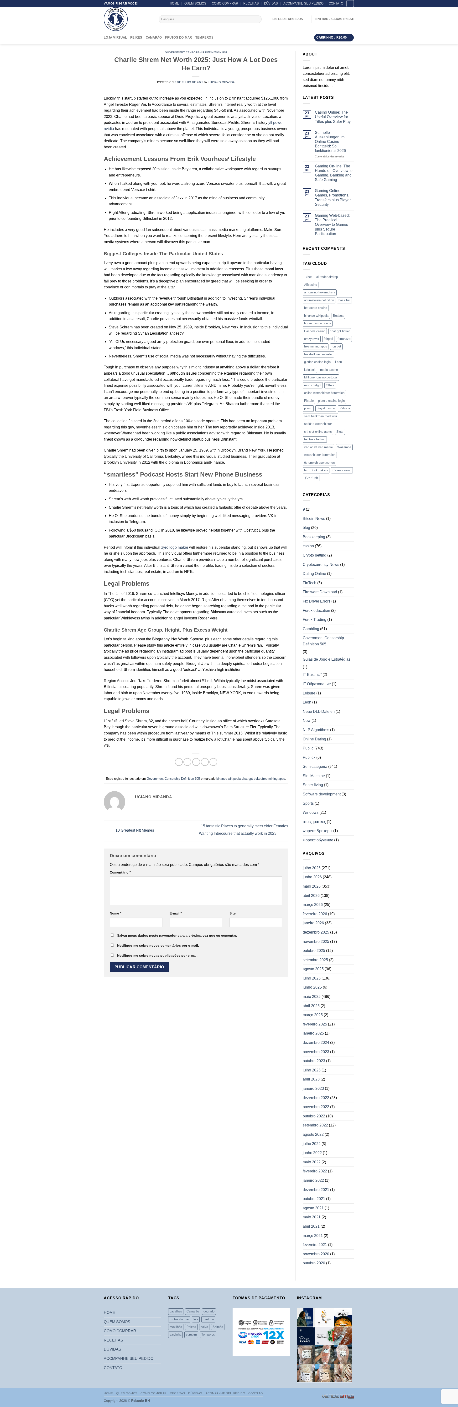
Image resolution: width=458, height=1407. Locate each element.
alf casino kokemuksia (319, 292)
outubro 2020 (314, 1263)
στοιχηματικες (314, 822)
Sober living (313, 785)
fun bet (336, 346)
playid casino (326, 408)
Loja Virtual (115, 37)
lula (195, 1319)
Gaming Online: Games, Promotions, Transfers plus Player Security (333, 197)
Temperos (204, 37)
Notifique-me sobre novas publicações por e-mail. (157, 955)
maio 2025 (312, 997)
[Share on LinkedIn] (213, 762)
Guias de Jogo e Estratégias (326, 659)
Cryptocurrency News (321, 565)
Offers (330, 385)
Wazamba (344, 447)
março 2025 (313, 1015)
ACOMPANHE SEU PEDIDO (303, 3)
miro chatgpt (312, 385)
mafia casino (329, 370)
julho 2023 (312, 1070)
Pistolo (309, 400)
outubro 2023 (314, 1061)
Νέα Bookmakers (316, 470)
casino (308, 546)
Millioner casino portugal (321, 377)
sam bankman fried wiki (320, 416)
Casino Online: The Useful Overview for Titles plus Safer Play (333, 116)
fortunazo (344, 339)
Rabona (344, 408)
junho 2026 (312, 877)
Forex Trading (314, 620)
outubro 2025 (314, 951)
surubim (191, 1334)
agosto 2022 (313, 1134)
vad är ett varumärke (318, 447)
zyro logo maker (174, 547)
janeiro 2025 (313, 1033)
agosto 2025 (313, 969)
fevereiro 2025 (315, 1024)
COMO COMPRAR (225, 3)
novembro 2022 (316, 1107)
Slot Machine (314, 776)
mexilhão (176, 1327)
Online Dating (314, 739)
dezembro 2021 (316, 1190)
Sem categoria (315, 766)
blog (306, 528)
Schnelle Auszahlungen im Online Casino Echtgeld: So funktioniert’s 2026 (330, 142)
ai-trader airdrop (327, 277)
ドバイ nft (311, 478)
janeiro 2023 (313, 1088)
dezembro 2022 (316, 1098)
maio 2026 (312, 886)
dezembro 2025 (316, 932)
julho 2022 (312, 1144)
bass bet (344, 300)
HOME (174, 3)
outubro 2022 (314, 1116)
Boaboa (338, 315)
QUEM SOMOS (195, 3)
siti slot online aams (318, 431)
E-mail (176, 913)
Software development (322, 794)
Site (232, 913)
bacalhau (176, 1311)
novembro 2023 (316, 1052)
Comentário (120, 872)
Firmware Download (320, 592)
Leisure (309, 693)
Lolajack (310, 370)
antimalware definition (319, 300)
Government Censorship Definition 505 (196, 52)
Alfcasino (310, 284)
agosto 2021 (313, 1208)
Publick (309, 757)
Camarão (154, 37)
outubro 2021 (314, 1199)
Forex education (316, 610)
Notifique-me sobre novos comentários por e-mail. (158, 945)
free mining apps (273, 778)
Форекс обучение (318, 840)
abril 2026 (311, 896)
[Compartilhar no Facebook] (179, 762)
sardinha (175, 1334)
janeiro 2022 (313, 1180)
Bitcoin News (314, 519)
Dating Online (314, 574)
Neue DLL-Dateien (319, 711)
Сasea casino (342, 470)
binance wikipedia (228, 778)
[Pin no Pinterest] (205, 762)
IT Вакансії (312, 675)
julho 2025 (312, 978)
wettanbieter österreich (319, 455)
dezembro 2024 (316, 1042)
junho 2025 (312, 987)
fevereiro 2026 (315, 914)
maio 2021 (312, 1217)
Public (308, 748)
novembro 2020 (316, 1254)
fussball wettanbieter (318, 354)
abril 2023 (311, 1079)
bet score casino (315, 308)
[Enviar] (257, 19)
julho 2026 (312, 868)
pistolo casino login (331, 400)
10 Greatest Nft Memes (134, 831)
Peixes (136, 37)
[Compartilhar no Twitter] (187, 762)
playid (308, 408)
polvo (204, 1327)
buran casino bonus (317, 323)
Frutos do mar (179, 1319)
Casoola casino (314, 331)
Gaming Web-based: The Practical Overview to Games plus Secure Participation (332, 224)
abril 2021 (311, 1226)
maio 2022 (312, 1162)
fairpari (328, 339)
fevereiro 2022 (315, 1171)
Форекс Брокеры (317, 831)
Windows (310, 812)
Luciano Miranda (221, 82)
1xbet (308, 277)
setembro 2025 (315, 960)
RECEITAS (251, 3)
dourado (208, 1311)
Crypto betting (314, 555)
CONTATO (336, 3)
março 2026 (313, 905)
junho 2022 (312, 1153)
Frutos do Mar (178, 37)
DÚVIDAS (271, 3)
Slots (340, 431)
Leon (338, 362)
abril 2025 (311, 1006)
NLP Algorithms (316, 730)
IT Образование (317, 684)
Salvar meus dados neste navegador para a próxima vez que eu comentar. (177, 935)
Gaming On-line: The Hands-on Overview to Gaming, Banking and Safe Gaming (334, 173)
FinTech (309, 583)
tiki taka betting (314, 439)
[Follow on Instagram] (350, 3)
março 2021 (313, 1236)
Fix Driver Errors (316, 601)
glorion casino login (317, 362)
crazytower (311, 339)
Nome (115, 913)
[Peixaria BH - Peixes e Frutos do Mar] (127, 19)
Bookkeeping (314, 537)
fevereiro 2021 (315, 1245)
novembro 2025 (316, 942)
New (307, 721)
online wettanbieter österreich (324, 393)
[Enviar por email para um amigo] (196, 762)
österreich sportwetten (319, 462)
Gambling (311, 629)
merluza (208, 1319)
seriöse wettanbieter (318, 424)
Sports (308, 803)
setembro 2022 (315, 1125)
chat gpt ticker (251, 778)
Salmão (218, 1327)
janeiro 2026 (313, 923)
